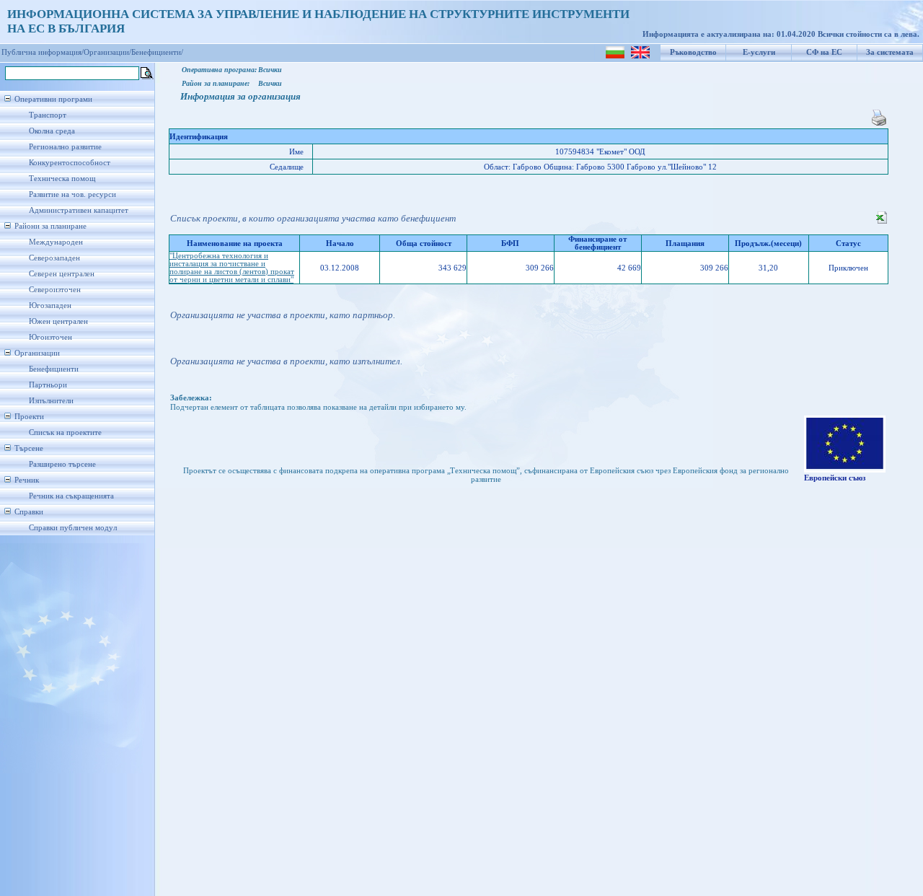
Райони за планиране (50, 226)
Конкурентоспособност (69, 163)
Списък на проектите (65, 432)
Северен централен (61, 274)
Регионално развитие (65, 147)
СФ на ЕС (824, 52)
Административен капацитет (78, 210)
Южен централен (58, 321)
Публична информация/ (42, 52)
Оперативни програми (53, 99)
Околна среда (52, 131)
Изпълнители (51, 401)
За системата (890, 52)
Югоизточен (50, 337)
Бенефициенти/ (157, 52)
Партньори (48, 385)
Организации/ (107, 52)
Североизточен (55, 290)
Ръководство (693, 52)
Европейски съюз (834, 478)
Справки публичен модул (73, 528)
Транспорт (47, 115)
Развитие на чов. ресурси (72, 194)
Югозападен (50, 305)
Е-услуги (759, 52)
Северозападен (54, 258)
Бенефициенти (54, 369)
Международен (56, 242)
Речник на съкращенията (71, 496)
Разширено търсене (62, 464)
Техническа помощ (62, 179)
